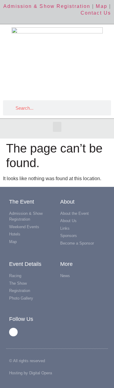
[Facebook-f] (13, 332)
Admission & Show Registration (46, 6)
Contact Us (96, 12)
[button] (57, 127)
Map (101, 6)
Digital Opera (40, 373)
